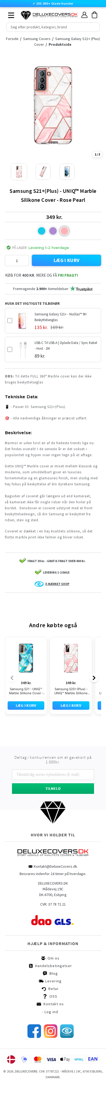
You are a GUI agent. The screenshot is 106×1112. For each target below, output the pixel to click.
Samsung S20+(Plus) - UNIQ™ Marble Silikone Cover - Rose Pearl (71, 716)
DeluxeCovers (26, 1096)
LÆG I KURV (67, 260)
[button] (41, 231)
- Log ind (50, 1036)
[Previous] (12, 703)
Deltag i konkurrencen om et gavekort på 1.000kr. (53, 785)
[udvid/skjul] (8, 14)
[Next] (94, 703)
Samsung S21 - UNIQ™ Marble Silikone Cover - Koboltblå (26, 716)
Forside (12, 38)
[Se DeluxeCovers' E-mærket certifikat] (67, 1061)
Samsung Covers (37, 38)
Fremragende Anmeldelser (40, 288)
